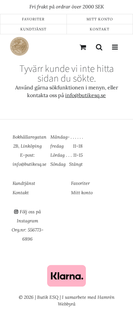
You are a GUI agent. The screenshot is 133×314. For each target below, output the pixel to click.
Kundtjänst (33, 29)
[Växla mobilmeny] (115, 47)
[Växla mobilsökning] (99, 47)
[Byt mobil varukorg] (83, 47)
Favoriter (33, 19)
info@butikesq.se (85, 95)
